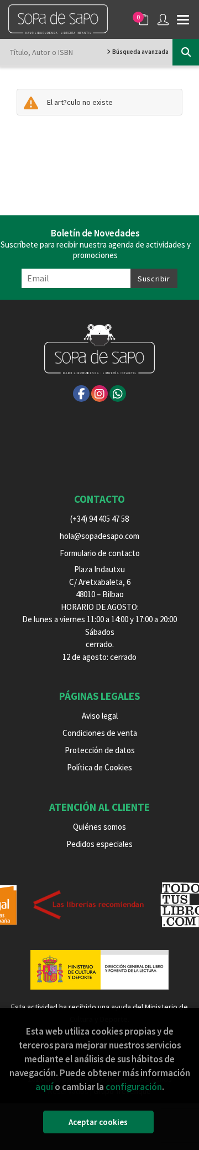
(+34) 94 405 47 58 (99, 518)
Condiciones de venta (99, 733)
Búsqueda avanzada (140, 52)
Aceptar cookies (98, 1122)
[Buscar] (185, 52)
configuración (134, 1087)
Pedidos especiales (99, 844)
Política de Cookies (99, 767)
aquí (44, 1087)
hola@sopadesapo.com (99, 536)
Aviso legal (100, 715)
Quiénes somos (99, 826)
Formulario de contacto (100, 553)
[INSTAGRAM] (99, 393)
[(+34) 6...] (117, 393)
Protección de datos (100, 750)
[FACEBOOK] (81, 393)
